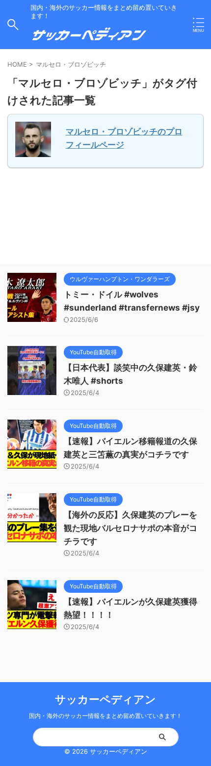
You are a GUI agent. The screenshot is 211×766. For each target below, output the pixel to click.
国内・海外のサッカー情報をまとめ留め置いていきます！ (105, 715)
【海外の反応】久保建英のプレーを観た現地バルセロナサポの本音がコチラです (130, 528)
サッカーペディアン (105, 699)
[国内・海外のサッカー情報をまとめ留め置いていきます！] (89, 38)
